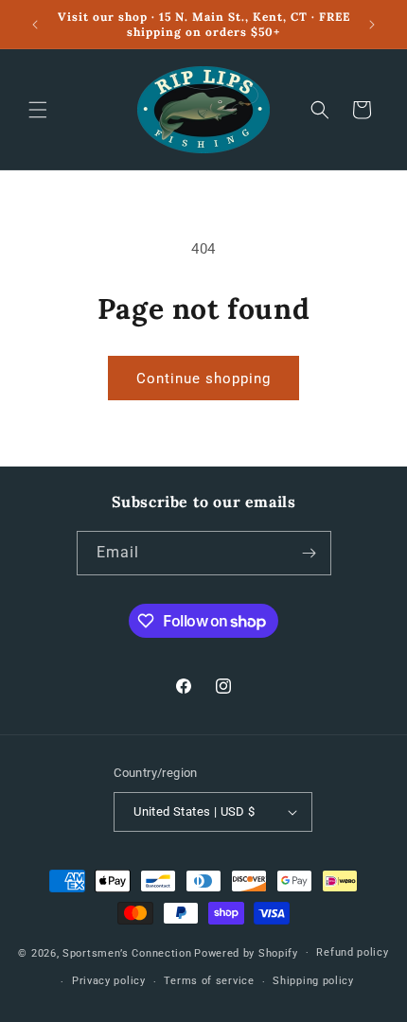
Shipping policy (313, 981)
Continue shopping (203, 378)
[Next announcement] (372, 24)
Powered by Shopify (246, 952)
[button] (38, 110)
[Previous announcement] (35, 24)
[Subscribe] (309, 553)
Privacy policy (109, 981)
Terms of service (209, 981)
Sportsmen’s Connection (126, 952)
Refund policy (352, 952)
